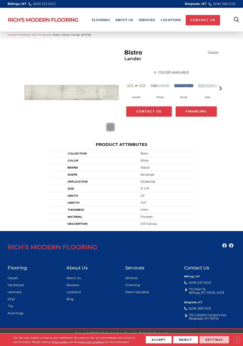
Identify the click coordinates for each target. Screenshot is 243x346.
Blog (70, 299)
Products (44, 34)
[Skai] (207, 85)
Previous (122, 82)
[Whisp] (160, 85)
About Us (73, 278)
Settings (214, 339)
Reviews (72, 285)
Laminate (15, 292)
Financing (196, 111)
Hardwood (16, 285)
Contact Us (149, 111)
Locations (73, 292)
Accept (159, 339)
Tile (34, 34)
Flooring (23, 34)
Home (12, 34)
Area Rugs (15, 313)
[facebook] (224, 245)
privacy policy (60, 342)
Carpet (13, 278)
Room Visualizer (137, 292)
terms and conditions (91, 342)
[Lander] (136, 85)
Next (220, 82)
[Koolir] (183, 85)
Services (131, 278)
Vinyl (11, 299)
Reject (185, 339)
